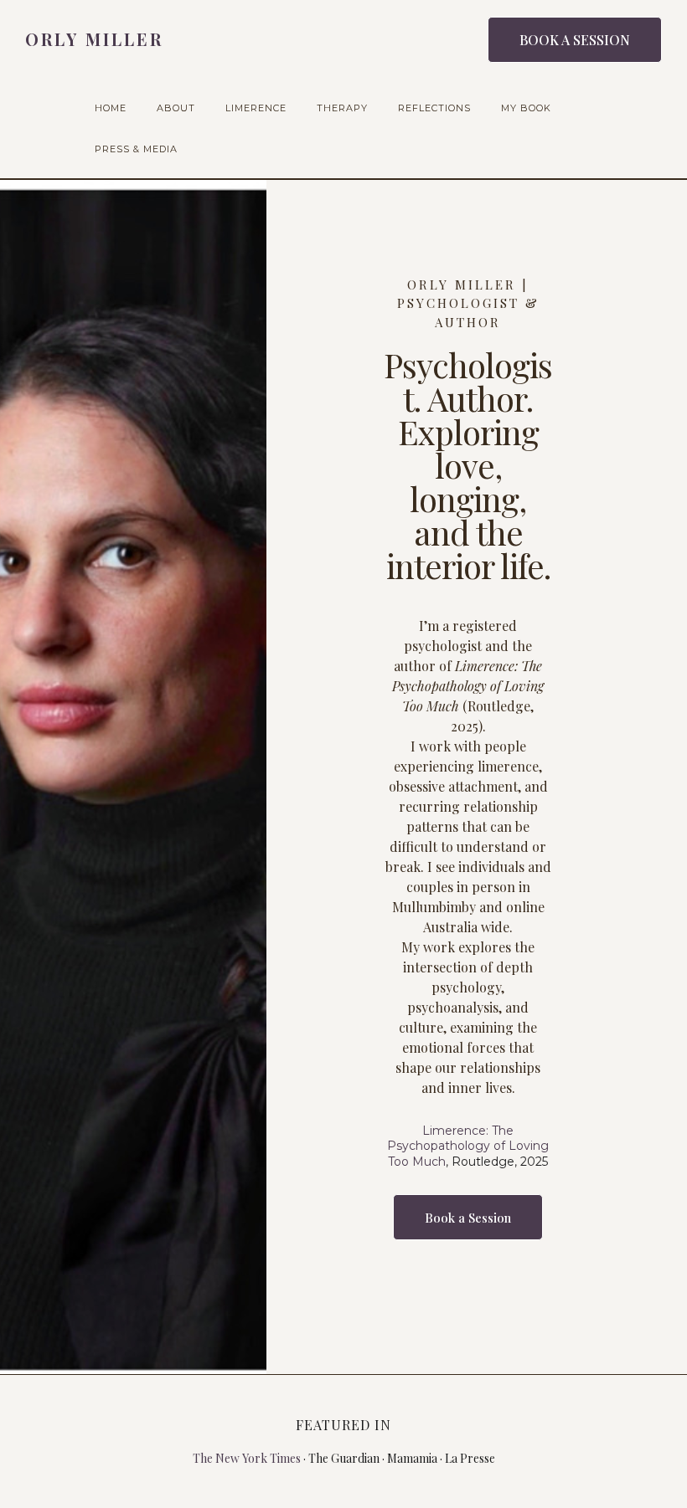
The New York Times (247, 1458)
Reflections (434, 108)
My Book (526, 108)
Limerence (256, 108)
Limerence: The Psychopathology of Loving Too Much (468, 1145)
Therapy (342, 108)
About (176, 108)
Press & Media (136, 149)
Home (111, 108)
